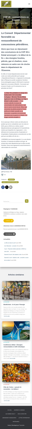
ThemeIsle (21, 425)
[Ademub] (7, 4)
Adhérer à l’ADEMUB (19, 410)
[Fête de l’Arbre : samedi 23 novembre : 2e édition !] (16, 372)
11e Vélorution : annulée (10, 245)
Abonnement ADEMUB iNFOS (9, 417)
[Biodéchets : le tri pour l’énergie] (16, 290)
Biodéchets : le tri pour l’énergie (14, 304)
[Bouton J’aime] (2, 175)
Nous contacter (22, 413)
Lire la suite (7, 316)
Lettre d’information (24, 417)
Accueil (10, 410)
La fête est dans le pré (9, 242)
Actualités (11, 179)
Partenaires (16, 421)
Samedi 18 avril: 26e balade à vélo (12, 254)
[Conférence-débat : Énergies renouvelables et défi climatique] (16, 330)
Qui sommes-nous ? (10, 413)
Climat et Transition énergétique (10, 182)
